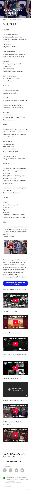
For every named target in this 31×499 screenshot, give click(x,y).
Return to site (9, 1)
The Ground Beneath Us (12, 461)
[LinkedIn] (16, 470)
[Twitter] (10, 470)
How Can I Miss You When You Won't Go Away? (14, 455)
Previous (5, 452)
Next (4, 459)
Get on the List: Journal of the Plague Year (15, 283)
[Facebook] (5, 470)
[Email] (22, 470)
